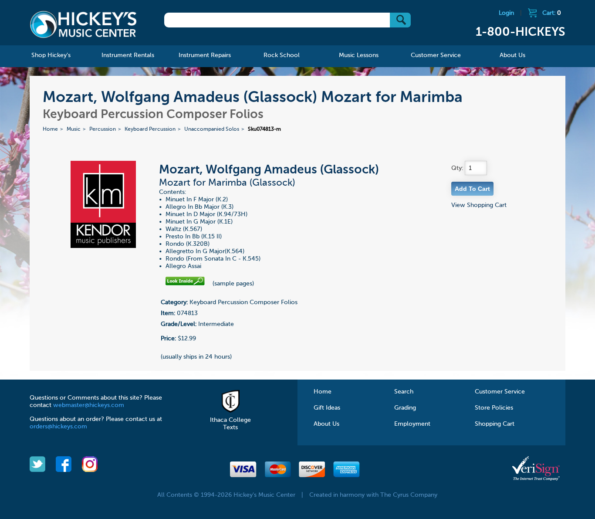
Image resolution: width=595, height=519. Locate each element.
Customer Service (500, 392)
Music (74, 129)
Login (506, 13)
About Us (326, 424)
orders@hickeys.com (58, 427)
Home (50, 129)
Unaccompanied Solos (211, 129)
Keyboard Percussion (150, 129)
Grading (405, 408)
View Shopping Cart (479, 205)
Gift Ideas (327, 408)
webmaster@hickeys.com (88, 405)
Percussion (102, 129)
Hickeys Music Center (83, 24)
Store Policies (494, 408)
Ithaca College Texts (230, 424)
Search (403, 392)
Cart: (551, 13)
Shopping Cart (494, 424)
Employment (412, 424)
